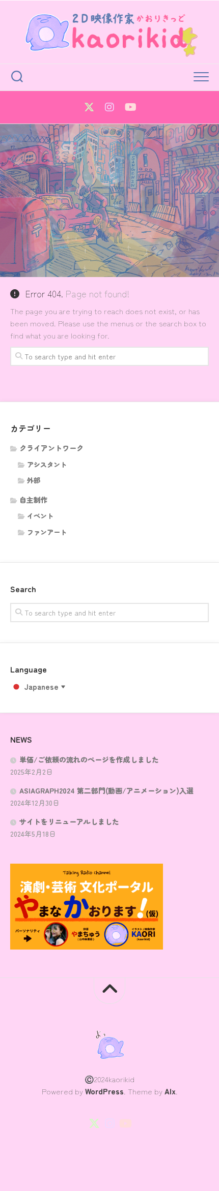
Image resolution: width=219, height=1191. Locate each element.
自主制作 (33, 500)
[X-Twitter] (89, 107)
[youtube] (130, 107)
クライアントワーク (51, 448)
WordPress (104, 1091)
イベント (40, 516)
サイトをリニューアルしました (69, 821)
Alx (170, 1091)
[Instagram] (109, 107)
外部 (33, 480)
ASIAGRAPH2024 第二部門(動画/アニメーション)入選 (106, 790)
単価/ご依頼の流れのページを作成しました (89, 759)
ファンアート (47, 532)
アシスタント (47, 464)
